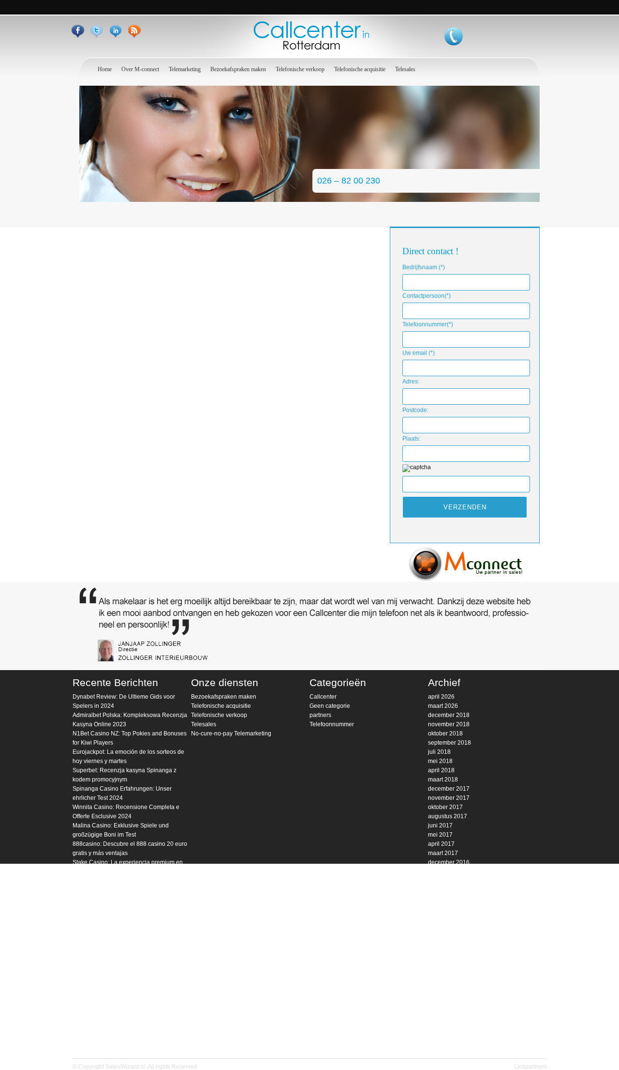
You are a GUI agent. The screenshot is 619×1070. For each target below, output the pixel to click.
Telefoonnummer (332, 724)
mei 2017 (440, 834)
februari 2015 (445, 991)
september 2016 (449, 890)
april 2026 (441, 696)
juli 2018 (439, 752)
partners (320, 715)
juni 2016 (440, 908)
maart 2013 (443, 1018)
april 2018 (441, 770)
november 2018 (449, 724)
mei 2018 (440, 761)
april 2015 (441, 972)
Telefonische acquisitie (359, 69)
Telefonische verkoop (300, 69)
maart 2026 (443, 706)
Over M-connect (140, 69)
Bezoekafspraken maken (238, 69)
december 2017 (449, 788)
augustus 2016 (447, 899)
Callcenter (323, 696)
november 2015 (449, 935)
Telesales (405, 69)
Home (105, 69)
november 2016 (449, 871)
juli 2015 (439, 963)
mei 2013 (440, 1009)
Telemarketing (185, 69)
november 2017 (449, 798)
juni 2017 (440, 825)
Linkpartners (530, 1066)
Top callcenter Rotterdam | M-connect (310, 36)
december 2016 (449, 862)
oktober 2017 (445, 807)
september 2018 (449, 742)
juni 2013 (440, 1000)
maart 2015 (443, 981)
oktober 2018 (445, 733)
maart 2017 (443, 853)
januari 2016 (444, 926)
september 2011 (449, 1046)
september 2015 (449, 954)
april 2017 (441, 844)
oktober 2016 (445, 880)
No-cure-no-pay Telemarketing (231, 733)
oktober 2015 (445, 945)
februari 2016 (445, 917)
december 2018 (449, 715)
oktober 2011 (445, 1037)
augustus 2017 (447, 816)
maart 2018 (443, 779)
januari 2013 (444, 1027)
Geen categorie (330, 706)
